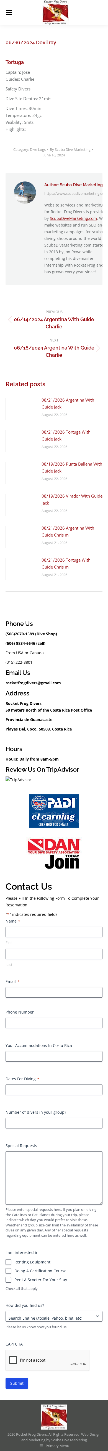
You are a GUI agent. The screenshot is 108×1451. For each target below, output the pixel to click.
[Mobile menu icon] (9, 12)
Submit (17, 1383)
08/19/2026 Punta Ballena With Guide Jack (72, 467)
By (70, 149)
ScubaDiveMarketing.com (73, 218)
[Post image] (21, 409)
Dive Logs (38, 149)
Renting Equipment (32, 1262)
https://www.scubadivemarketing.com (75, 193)
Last (9, 964)
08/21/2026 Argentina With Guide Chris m (68, 531)
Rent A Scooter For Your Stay (40, 1279)
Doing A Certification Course (40, 1270)
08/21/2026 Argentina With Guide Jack (68, 403)
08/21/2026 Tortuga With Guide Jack (66, 435)
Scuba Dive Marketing (69, 1439)
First (9, 942)
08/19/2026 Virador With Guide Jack (72, 499)
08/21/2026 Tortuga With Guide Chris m (66, 563)
